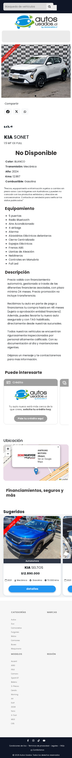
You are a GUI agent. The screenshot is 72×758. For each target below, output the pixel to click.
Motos (13, 636)
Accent (14, 661)
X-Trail (14, 715)
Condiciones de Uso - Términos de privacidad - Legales (33, 746)
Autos (13, 619)
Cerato (14, 690)
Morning (14, 694)
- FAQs (61, 746)
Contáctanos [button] (38, 750)
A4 (12, 698)
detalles (32, 589)
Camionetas (16, 628)
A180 (13, 665)
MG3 (13, 719)
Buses (13, 644)
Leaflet (64, 479)
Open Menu (55, 7)
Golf (12, 703)
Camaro (14, 674)
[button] (36, 471)
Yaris (13, 711)
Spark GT (15, 678)
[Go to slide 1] (35, 96)
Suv (12, 624)
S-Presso (15, 686)
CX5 (12, 723)
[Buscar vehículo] (49, 6)
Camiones (15, 640)
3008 (13, 707)
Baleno (14, 682)
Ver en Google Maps (44, 460)
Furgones (15, 632)
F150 (13, 669)
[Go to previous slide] (8, 71)
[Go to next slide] (64, 71)
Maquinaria (16, 648)
